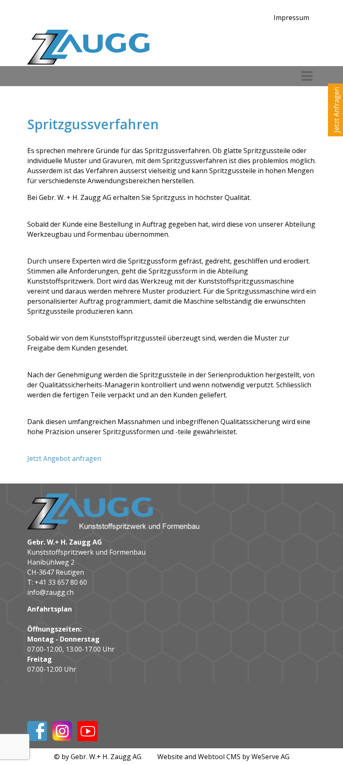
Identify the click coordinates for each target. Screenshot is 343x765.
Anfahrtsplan (49, 609)
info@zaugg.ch (50, 592)
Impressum (291, 17)
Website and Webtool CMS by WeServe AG (223, 756)
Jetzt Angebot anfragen (64, 458)
